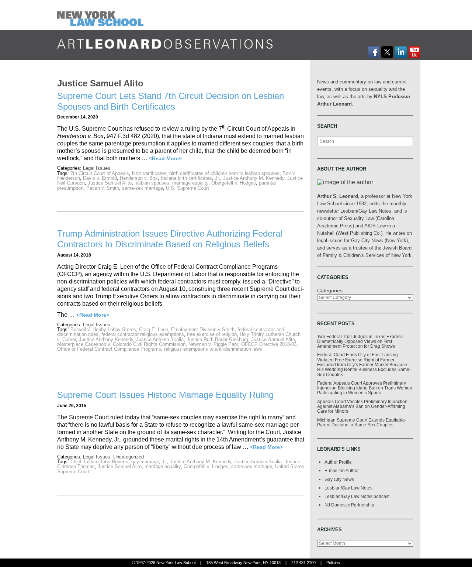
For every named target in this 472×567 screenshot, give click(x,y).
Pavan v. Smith (102, 188)
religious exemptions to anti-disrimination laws (213, 349)
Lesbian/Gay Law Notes (348, 487)
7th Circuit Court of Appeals (99, 173)
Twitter (387, 52)
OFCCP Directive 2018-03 (268, 344)
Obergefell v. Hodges (233, 183)
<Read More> (165, 158)
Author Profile (338, 462)
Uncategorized (128, 457)
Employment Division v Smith (203, 329)
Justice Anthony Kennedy (106, 339)
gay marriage (145, 461)
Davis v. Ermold (100, 178)
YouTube (414, 52)
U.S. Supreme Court (187, 188)
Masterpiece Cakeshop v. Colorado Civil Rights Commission (121, 344)
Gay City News (339, 479)
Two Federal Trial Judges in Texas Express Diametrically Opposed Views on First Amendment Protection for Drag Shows (360, 341)
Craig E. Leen (153, 329)
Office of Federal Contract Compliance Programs (109, 349)
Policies (333, 562)
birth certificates (149, 173)
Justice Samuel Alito (110, 183)
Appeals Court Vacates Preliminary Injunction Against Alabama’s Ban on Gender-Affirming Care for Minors (362, 406)
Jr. (217, 178)
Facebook (373, 52)
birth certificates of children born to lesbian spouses (224, 173)
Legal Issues (96, 168)
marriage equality (190, 183)
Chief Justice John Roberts (99, 461)
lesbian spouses (152, 183)
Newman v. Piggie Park (213, 344)
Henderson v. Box (139, 178)
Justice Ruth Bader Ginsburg (217, 339)
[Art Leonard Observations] (102, 14)
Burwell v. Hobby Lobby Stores (103, 329)
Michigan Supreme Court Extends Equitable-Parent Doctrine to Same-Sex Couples (361, 422)
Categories (330, 290)
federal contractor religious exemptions (142, 334)
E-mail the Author (341, 470)
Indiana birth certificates (186, 178)
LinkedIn (401, 52)
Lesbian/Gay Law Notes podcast (356, 496)
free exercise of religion (212, 334)
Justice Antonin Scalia (160, 339)
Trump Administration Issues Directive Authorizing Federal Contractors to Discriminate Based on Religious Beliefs (169, 238)
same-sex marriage (142, 188)
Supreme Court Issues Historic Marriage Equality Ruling (165, 395)
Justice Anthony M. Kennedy (253, 178)
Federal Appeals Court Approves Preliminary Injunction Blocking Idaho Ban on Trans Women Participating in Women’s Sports (364, 388)
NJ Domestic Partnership (349, 504)
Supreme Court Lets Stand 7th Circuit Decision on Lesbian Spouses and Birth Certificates (170, 101)
